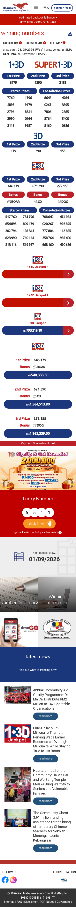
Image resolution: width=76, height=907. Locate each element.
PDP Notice (47, 901)
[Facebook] (5, 879)
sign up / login (62, 7)
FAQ (19, 901)
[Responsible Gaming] (64, 879)
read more (45, 716)
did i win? (56, 42)
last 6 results (34, 42)
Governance (64, 901)
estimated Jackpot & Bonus (37, 19)
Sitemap (9, 901)
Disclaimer (31, 901)
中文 (46, 7)
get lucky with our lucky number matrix (36, 532)
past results (11, 42)
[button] (5, 470)
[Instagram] (13, 879)
